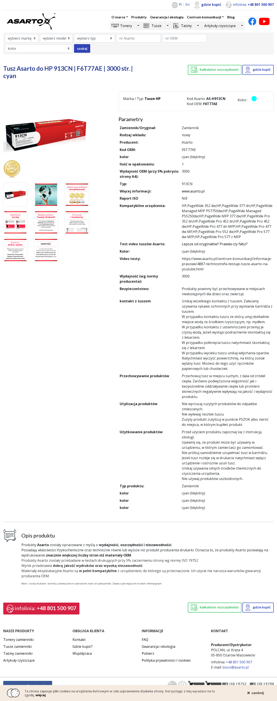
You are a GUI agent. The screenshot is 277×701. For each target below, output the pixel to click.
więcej (40, 695)
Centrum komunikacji (204, 17)
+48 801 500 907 (45, 608)
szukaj (82, 48)
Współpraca (82, 653)
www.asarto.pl (193, 191)
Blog (231, 17)
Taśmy (186, 25)
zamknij (257, 693)
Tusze (156, 25)
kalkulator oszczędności (218, 69)
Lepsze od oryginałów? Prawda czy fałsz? (215, 244)
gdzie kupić (211, 4)
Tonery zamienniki (18, 639)
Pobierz (148, 653)
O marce (118, 17)
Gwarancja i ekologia (167, 17)
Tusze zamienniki (17, 646)
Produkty (139, 17)
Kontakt (78, 639)
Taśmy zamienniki (17, 653)
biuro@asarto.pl (235, 667)
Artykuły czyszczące (220, 25)
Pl (181, 4)
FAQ (145, 639)
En (187, 4)
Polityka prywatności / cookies (166, 660)
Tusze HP (153, 98)
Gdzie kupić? (82, 646)
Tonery (126, 25)
